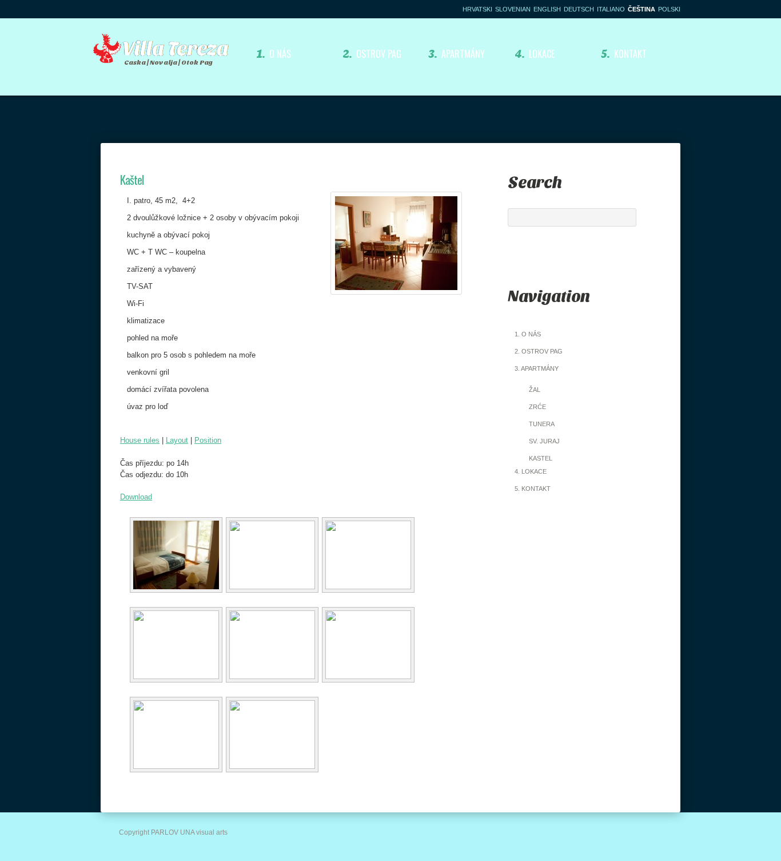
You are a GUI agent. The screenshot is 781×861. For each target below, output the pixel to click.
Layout (177, 440)
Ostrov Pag (371, 54)
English (547, 9)
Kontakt (624, 54)
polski (669, 9)
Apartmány (457, 54)
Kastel (540, 458)
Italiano (611, 9)
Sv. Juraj (544, 441)
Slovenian (513, 9)
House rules (140, 440)
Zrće (537, 406)
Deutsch (579, 9)
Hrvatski (477, 9)
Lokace (535, 54)
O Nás (273, 54)
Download (136, 497)
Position (207, 440)
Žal (534, 389)
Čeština (641, 9)
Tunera (542, 423)
